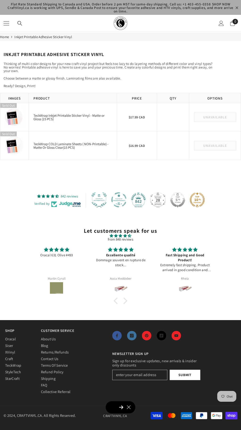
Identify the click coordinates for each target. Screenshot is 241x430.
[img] (120, 235)
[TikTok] (161, 335)
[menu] (6, 23)
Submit (184, 375)
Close (237, 7)
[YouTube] (176, 335)
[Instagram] (132, 335)
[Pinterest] (146, 335)
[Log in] (221, 23)
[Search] (20, 23)
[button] (117, 300)
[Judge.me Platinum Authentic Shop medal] (99, 199)
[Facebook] (117, 335)
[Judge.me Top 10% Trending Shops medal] (197, 199)
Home (4, 37)
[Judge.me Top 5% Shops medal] (177, 199)
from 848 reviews (120, 239)
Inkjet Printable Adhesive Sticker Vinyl (43, 37)
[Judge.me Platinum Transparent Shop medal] (118, 199)
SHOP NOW (221, 4)
